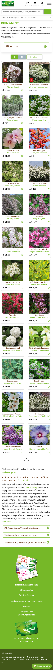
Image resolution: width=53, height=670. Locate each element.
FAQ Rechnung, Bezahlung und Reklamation (25, 542)
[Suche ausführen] (47, 11)
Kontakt (26, 606)
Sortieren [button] (34, 57)
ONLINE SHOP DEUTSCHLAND (29, 660)
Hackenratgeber (9, 472)
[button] (27, 4)
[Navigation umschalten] (49, 3)
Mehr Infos (6, 521)
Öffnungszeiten (26, 590)
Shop (4, 17)
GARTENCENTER (19, 657)
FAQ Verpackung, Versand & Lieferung (22, 528)
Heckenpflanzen (16, 17)
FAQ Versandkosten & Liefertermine (21, 535)
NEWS (42, 657)
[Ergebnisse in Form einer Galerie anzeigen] (15, 57)
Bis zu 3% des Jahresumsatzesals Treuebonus (26, 640)
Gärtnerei (22, 480)
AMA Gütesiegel (32, 487)
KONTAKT (44, 660)
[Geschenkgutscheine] (26, 567)
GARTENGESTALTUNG (10, 660)
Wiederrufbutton (26, 595)
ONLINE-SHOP (33, 657)
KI (2, 662)
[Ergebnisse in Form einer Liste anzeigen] (22, 57)
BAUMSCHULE (7, 657)
